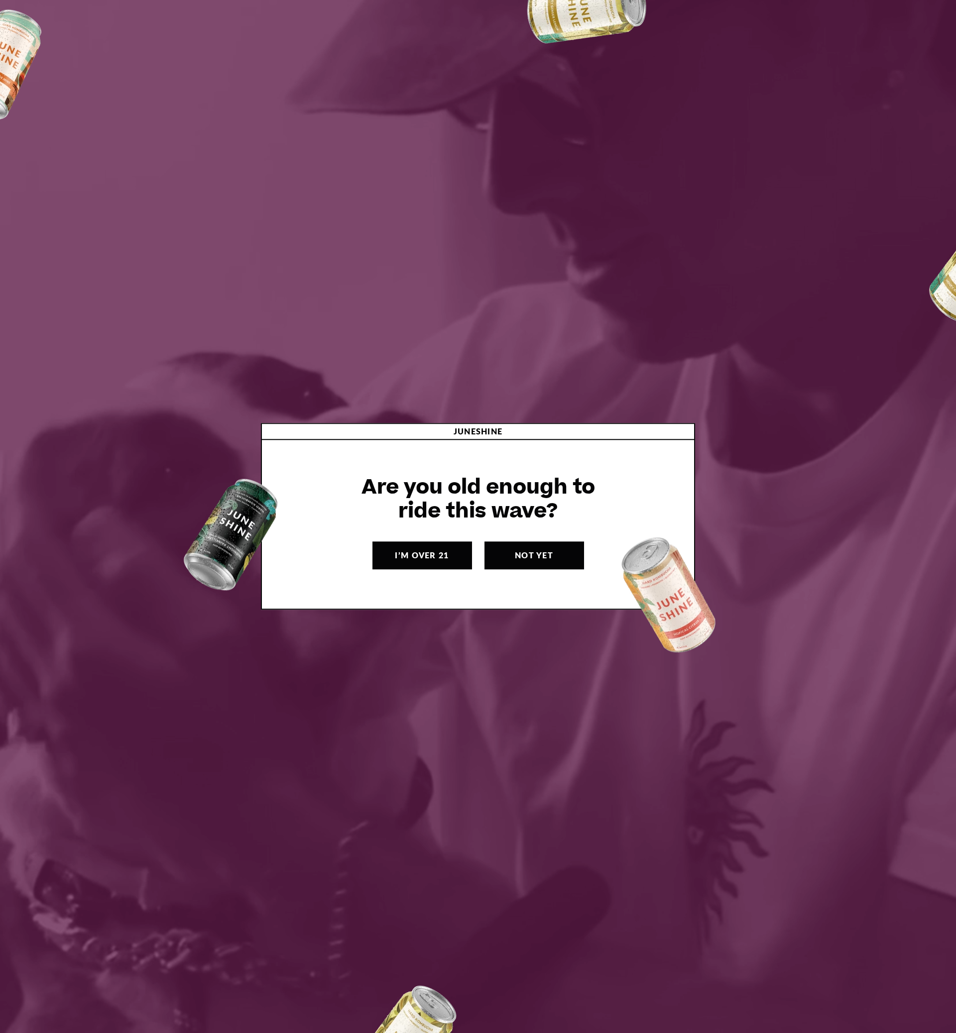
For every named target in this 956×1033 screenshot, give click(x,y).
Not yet (534, 555)
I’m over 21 (422, 555)
